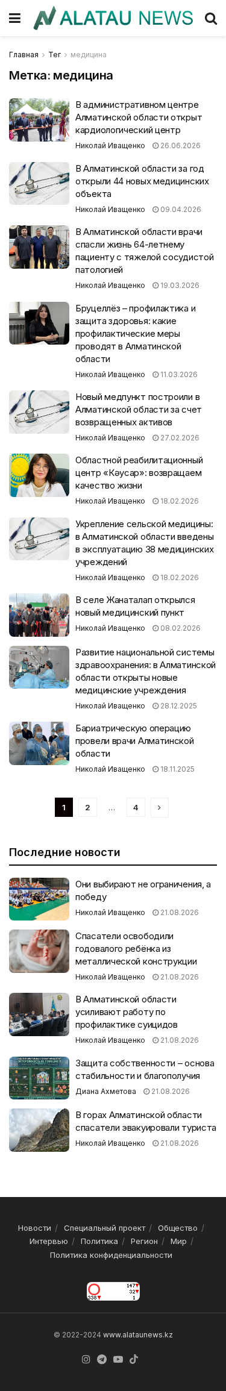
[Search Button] (211, 18)
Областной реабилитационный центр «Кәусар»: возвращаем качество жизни (138, 472)
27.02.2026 (179, 437)
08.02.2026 (180, 628)
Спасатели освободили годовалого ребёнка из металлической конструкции (136, 948)
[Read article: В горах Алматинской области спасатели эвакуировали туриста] (39, 1130)
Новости (34, 1228)
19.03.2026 (179, 285)
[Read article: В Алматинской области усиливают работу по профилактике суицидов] (39, 1014)
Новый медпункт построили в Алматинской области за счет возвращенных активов (138, 409)
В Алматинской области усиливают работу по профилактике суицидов (126, 1011)
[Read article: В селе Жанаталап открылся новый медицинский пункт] (39, 615)
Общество (178, 1228)
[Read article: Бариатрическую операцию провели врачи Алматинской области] (39, 743)
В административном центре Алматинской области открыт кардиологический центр (138, 117)
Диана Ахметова (105, 1091)
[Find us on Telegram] (102, 1359)
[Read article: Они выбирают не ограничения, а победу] (39, 899)
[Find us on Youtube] (118, 1359)
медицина (89, 54)
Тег (54, 54)
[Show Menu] (14, 18)
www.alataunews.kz (138, 1334)
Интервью (49, 1241)
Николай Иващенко (110, 145)
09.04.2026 (180, 209)
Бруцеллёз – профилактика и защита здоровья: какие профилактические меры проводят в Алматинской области (135, 333)
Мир (179, 1241)
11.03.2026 (178, 374)
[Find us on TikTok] (134, 1359)
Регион (144, 1241)
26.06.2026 (180, 145)
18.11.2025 (177, 769)
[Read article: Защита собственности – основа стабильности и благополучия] (39, 1078)
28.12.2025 (178, 705)
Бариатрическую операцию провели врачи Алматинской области (134, 740)
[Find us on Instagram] (86, 1359)
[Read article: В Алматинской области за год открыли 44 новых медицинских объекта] (39, 183)
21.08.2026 (179, 912)
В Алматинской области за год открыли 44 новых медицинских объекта (142, 181)
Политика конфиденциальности (111, 1255)
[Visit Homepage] (113, 18)
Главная (24, 54)
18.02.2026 (179, 500)
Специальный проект (104, 1228)
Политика (99, 1241)
